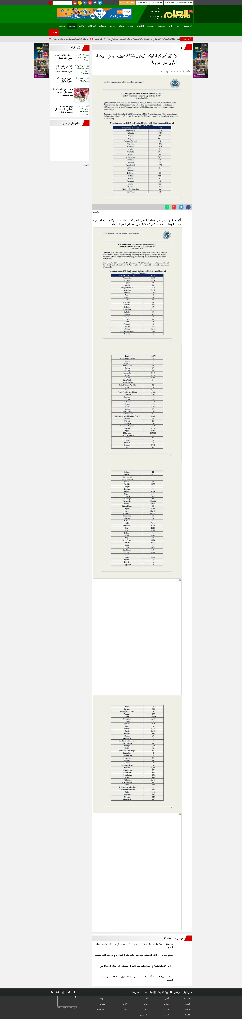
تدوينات (92, 26)
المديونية (166, 1015)
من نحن (177, 992)
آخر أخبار (187, 38)
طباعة (95, 212)
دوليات (72, 26)
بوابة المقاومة (156, 3)
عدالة (121, 26)
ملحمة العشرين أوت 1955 (59, 38)
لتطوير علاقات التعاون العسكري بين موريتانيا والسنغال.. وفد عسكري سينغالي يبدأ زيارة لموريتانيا (164, 38)
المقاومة (150, 26)
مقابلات (161, 26)
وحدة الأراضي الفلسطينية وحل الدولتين (96, 38)
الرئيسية (188, 26)
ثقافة (112, 26)
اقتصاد (140, 26)
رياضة (82, 26)
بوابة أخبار (168, 3)
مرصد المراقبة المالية (126, 3)
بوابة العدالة (142, 3)
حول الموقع (187, 992)
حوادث (62, 26)
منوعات (103, 26)
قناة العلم (144, 1015)
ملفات (130, 26)
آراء (170, 26)
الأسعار (187, 1015)
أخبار (178, 26)
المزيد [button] (52, 32)
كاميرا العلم (101, 1009)
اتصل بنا (136, 992)
